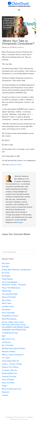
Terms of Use (22, 419)
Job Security (6, 342)
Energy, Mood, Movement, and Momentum (17, 269)
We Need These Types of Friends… (14, 348)
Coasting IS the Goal (9, 376)
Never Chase (6, 300)
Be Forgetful (6, 276)
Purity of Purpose (8, 379)
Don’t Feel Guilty (7, 345)
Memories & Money (8, 351)
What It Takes (6, 303)
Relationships (6, 291)
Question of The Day (16, 164)
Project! (4, 386)
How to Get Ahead (8, 312)
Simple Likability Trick (9, 373)
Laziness (5, 395)
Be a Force (6, 272)
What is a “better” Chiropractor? (13, 354)
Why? (4, 336)
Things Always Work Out (10, 361)
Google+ (20, 222)
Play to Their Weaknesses (11, 287)
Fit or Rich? (6, 357)
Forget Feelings (7, 279)
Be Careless (6, 309)
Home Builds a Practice (10, 315)
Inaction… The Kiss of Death (12, 364)
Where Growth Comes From (11, 389)
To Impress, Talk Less (9, 370)
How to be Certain (8, 382)
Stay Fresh (5, 263)
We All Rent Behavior (9, 319)
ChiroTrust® (21, 417)
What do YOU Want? (9, 297)
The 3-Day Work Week (10, 294)
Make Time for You (8, 339)
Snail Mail (5, 266)
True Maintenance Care (10, 333)
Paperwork (5, 392)
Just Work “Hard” (8, 306)
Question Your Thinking (10, 367)
